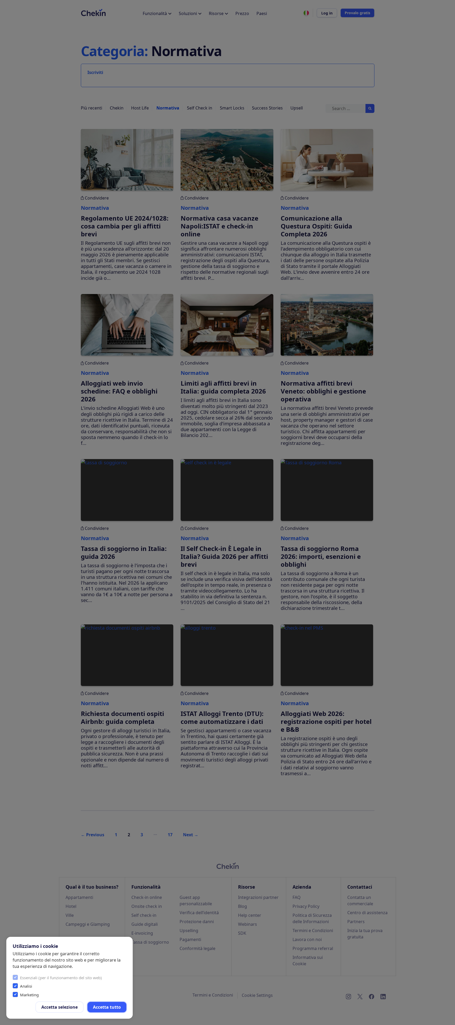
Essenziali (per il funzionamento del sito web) (61, 977)
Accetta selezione (59, 1007)
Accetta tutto (107, 1007)
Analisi (26, 986)
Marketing (29, 994)
